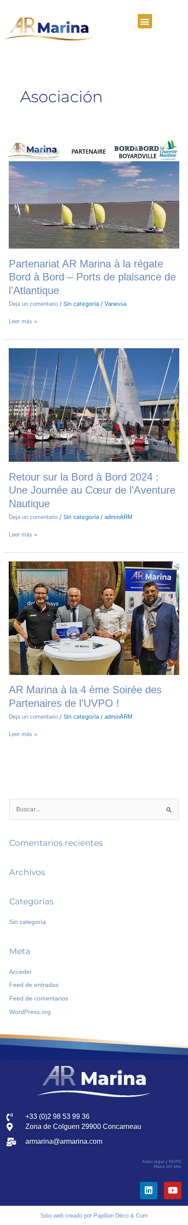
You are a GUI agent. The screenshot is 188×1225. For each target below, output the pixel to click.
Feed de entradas (34, 985)
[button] (145, 21)
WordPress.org (30, 1012)
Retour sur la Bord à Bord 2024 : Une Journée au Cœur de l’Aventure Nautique (92, 490)
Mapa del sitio (167, 1166)
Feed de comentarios (38, 998)
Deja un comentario (33, 304)
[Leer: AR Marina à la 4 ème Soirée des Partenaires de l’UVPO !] (94, 617)
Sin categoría (27, 922)
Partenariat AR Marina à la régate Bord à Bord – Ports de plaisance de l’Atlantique (92, 277)
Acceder (20, 972)
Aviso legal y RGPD (161, 1161)
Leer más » (23, 321)
